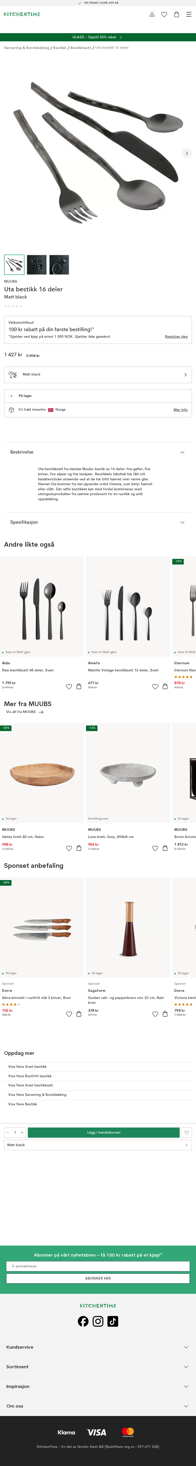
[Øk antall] (22, 1132)
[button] (13, 306)
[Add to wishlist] (69, 686)
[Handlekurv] (176, 14)
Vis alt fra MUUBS (21, 712)
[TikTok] (112, 1321)
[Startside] (22, 14)
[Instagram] (98, 1321)
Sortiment (17, 1367)
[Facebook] (83, 1321)
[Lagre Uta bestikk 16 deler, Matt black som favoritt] (187, 1132)
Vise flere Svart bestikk (27, 1067)
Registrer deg (176, 337)
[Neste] (187, 153)
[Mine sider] (152, 14)
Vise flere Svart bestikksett (30, 1085)
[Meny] (189, 14)
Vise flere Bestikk (22, 1104)
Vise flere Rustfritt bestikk (30, 1076)
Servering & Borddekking (26, 47)
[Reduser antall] (7, 1132)
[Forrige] (9, 153)
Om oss (14, 1406)
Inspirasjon (17, 1386)
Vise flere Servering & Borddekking (37, 1095)
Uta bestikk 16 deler (112, 47)
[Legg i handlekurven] (79, 686)
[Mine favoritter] (164, 14)
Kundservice (19, 1347)
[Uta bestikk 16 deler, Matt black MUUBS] (98, 152)
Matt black (16, 1145)
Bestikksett (80, 47)
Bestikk (59, 47)
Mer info (181, 410)
